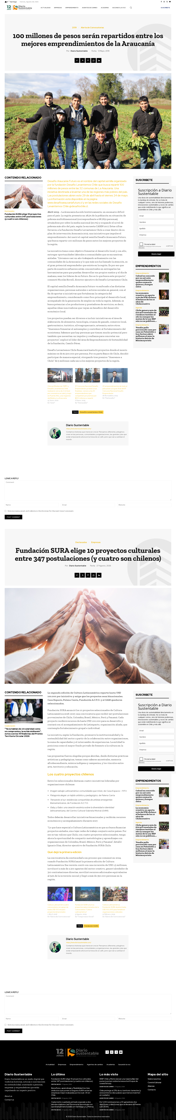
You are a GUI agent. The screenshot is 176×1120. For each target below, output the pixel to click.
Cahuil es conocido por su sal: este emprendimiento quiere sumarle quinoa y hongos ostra (145, 281)
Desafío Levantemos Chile (91, 412)
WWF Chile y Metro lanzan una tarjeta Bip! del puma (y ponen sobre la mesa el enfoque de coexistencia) (118, 1081)
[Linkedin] (99, 60)
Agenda (139, 307)
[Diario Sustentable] (56, 433)
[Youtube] (169, 1)
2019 (74, 28)
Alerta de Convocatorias (92, 28)
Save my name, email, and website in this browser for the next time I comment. (41, 511)
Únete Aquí (156, 254)
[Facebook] (161, 1)
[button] (131, 7)
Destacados (9, 211)
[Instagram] (164, 1)
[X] (167, 1)
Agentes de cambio (106, 1087)
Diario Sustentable (79, 51)
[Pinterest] (88, 60)
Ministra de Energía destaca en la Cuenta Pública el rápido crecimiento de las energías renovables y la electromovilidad (131, 463)
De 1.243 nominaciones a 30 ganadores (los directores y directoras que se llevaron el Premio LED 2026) (120, 1104)
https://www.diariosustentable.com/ (78, 429)
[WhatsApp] (93, 60)
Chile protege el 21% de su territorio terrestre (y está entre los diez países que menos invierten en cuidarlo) (120, 1092)
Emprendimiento (142, 273)
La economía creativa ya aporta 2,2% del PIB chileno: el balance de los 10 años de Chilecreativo (146, 298)
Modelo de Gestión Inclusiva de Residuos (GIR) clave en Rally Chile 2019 (44, 461)
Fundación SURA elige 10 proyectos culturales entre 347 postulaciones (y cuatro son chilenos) (23, 216)
